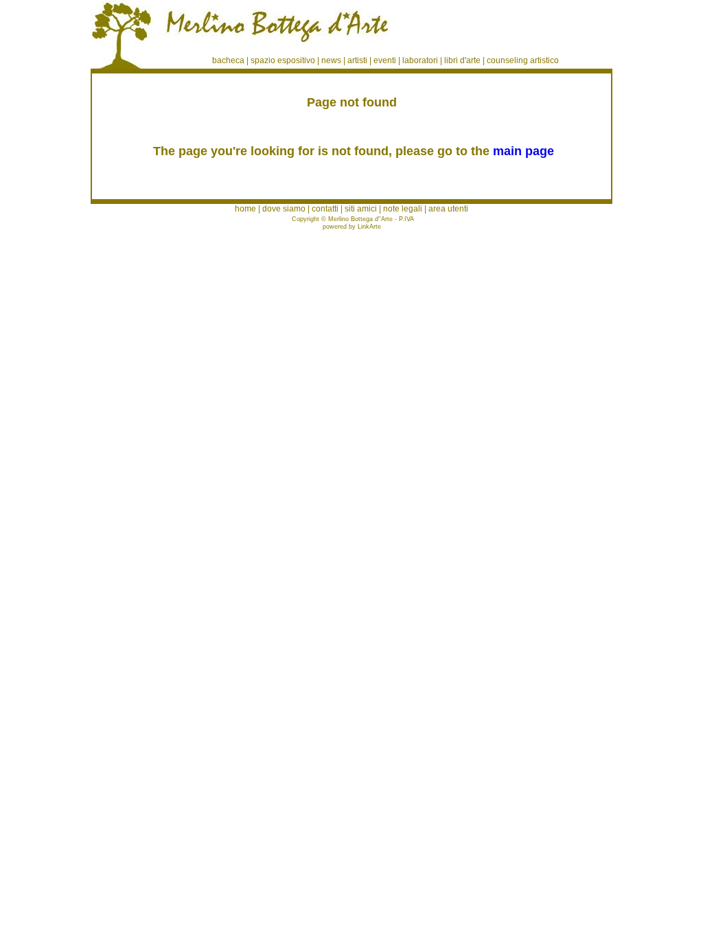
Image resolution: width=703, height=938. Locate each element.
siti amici (361, 209)
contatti (325, 209)
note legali (402, 209)
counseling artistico (523, 60)
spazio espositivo (283, 60)
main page (523, 151)
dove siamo (284, 209)
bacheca (228, 60)
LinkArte (369, 226)
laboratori (420, 60)
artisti (357, 60)
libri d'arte (462, 60)
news (331, 60)
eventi (384, 60)
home (245, 209)
